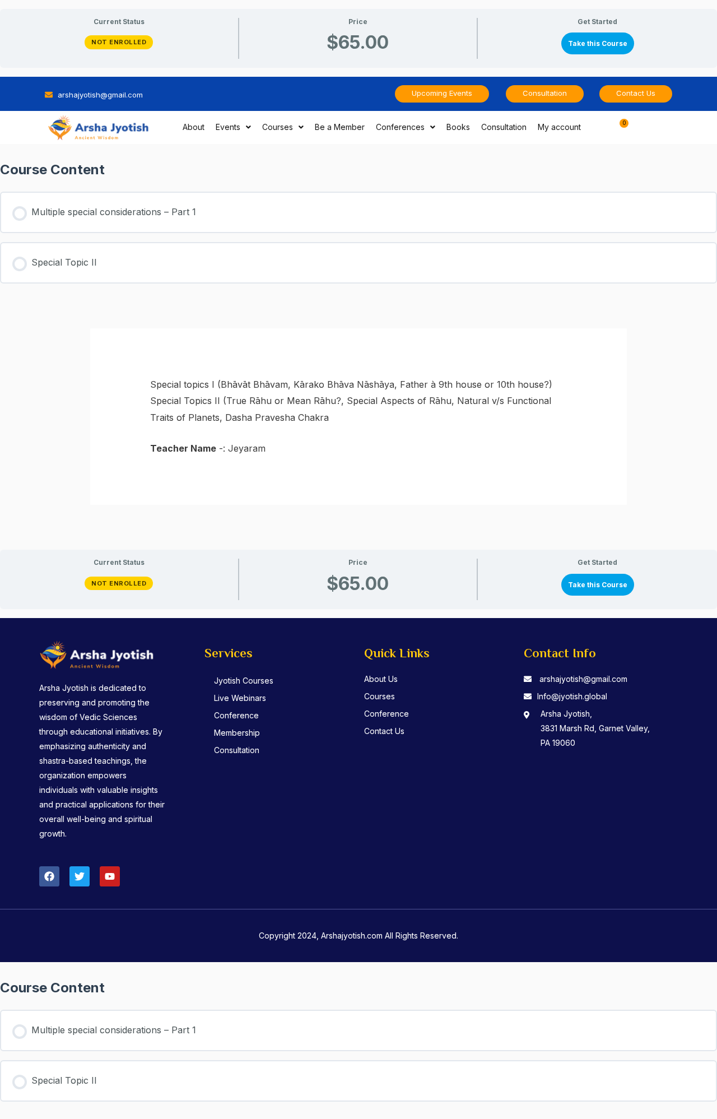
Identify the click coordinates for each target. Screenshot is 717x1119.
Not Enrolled (118, 42)
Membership (237, 732)
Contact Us (384, 731)
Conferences (400, 127)
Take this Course (597, 43)
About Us (381, 679)
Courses (277, 127)
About (193, 127)
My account (559, 127)
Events (228, 127)
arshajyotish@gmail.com (583, 679)
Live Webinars (240, 698)
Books (458, 127)
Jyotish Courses (243, 680)
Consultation (504, 127)
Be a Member (340, 127)
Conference (236, 715)
